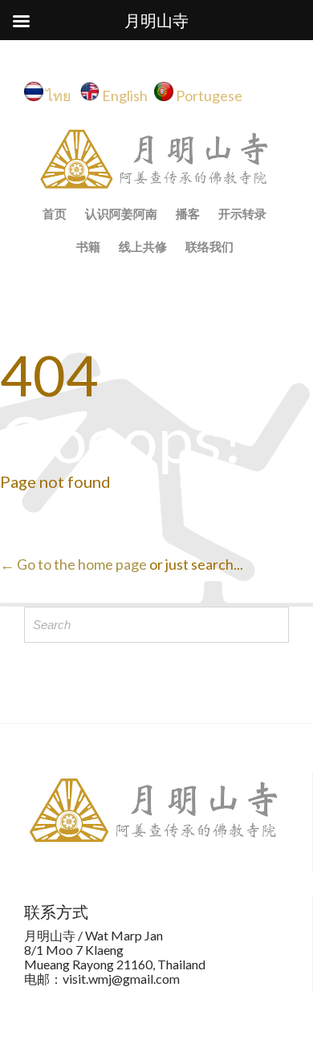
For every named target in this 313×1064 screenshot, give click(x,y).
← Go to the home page (73, 564)
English (125, 95)
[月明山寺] (156, 159)
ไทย (62, 95)
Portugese (209, 95)
